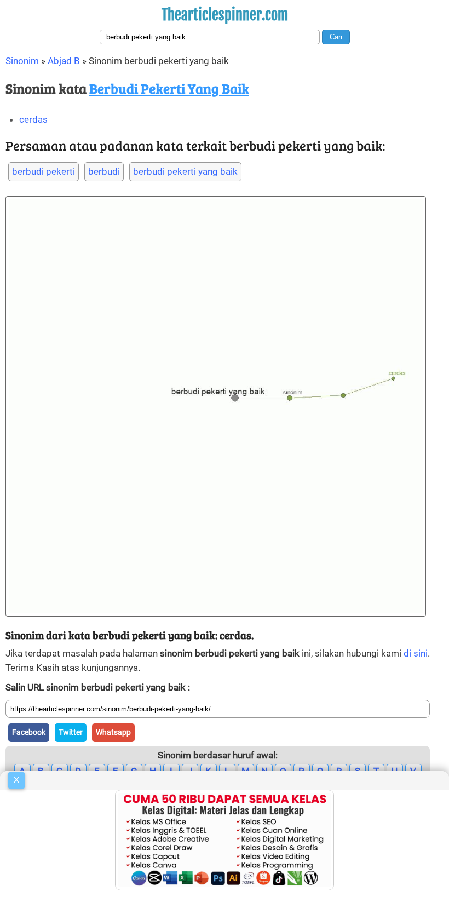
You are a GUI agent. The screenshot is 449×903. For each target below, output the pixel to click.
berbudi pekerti (43, 171)
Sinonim (22, 60)
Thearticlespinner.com (225, 15)
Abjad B (64, 60)
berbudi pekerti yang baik (185, 171)
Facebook (28, 732)
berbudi (104, 171)
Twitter (71, 732)
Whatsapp (113, 732)
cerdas (33, 119)
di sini (416, 653)
